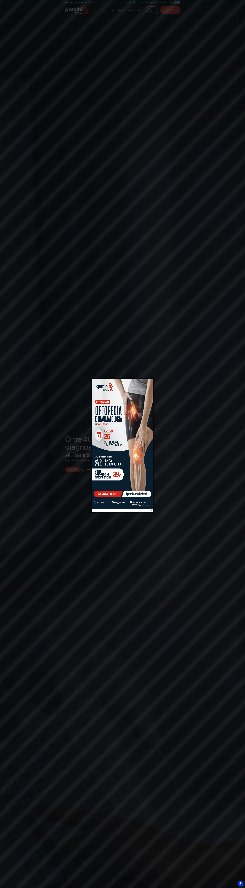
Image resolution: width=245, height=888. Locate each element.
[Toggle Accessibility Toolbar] (241, 884)
